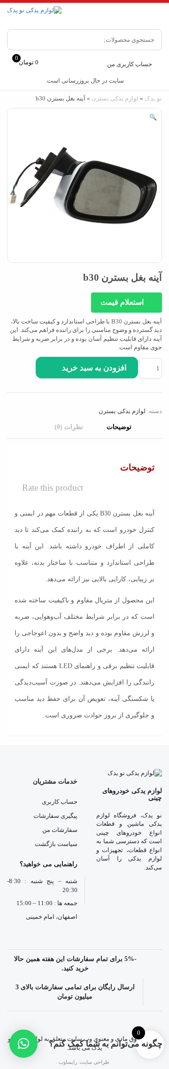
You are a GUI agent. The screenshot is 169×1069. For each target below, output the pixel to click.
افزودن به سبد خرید (94, 367)
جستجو (21, 39)
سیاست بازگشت (56, 843)
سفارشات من (59, 829)
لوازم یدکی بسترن (115, 98)
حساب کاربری (59, 801)
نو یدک (153, 98)
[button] (153, 117)
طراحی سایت (94, 1062)
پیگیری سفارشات (55, 815)
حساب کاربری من (129, 64)
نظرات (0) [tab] (68, 427)
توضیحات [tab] (119, 427)
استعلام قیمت (123, 302)
